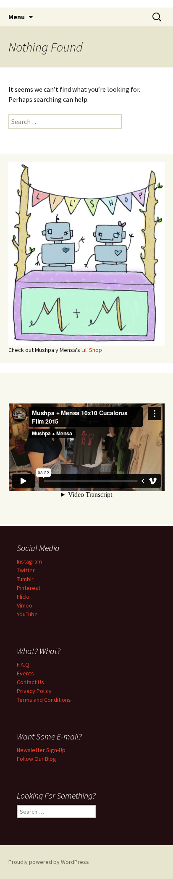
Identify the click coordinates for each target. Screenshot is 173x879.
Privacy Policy (34, 691)
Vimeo (24, 605)
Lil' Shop (91, 350)
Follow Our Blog (36, 759)
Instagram (29, 561)
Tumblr (25, 579)
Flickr (23, 596)
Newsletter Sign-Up (41, 750)
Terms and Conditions (44, 699)
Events (25, 673)
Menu (16, 17)
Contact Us (30, 682)
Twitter (26, 570)
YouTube (27, 614)
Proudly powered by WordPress (48, 862)
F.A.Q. (24, 664)
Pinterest (28, 588)
